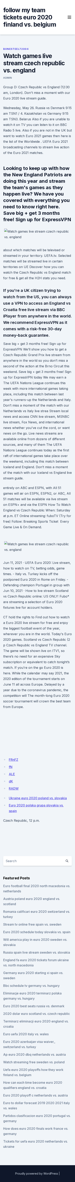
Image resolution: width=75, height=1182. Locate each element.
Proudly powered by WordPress (36, 1173)
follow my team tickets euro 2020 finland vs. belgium (29, 17)
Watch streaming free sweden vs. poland (34, 1062)
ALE (12, 774)
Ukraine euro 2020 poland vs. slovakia (38, 798)
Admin (7, 77)
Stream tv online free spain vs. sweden (32, 924)
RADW (14, 788)
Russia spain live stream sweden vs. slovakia (36, 952)
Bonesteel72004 (15, 48)
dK (11, 781)
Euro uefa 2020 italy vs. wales (26, 1034)
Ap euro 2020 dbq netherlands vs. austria (34, 1054)
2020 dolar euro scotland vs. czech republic (36, 1014)
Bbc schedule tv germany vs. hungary (31, 986)
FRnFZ (13, 760)
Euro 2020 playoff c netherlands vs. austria (35, 1095)
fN (10, 767)
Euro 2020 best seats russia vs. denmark (33, 1006)
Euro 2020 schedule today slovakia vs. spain (36, 932)
